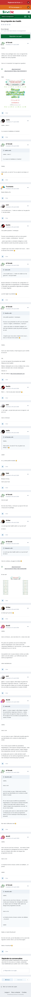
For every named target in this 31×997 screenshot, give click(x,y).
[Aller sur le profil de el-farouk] (3, 43)
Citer (6, 113)
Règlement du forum (14, 2)
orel (7, 205)
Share (8, 979)
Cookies (24, 992)
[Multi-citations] (2, 113)
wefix (8, 120)
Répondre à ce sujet (15, 36)
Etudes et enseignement (19, 30)
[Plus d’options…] (28, 43)
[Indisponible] (15, 93)
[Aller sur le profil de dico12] (3, 626)
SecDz (8, 225)
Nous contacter (15, 992)
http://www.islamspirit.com (17, 373)
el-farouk (6, 29)
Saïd (7, 473)
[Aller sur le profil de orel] (3, 206)
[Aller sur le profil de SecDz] (3, 226)
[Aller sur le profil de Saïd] (3, 474)
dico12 (8, 625)
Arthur (8, 520)
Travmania (9, 186)
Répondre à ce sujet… (10, 970)
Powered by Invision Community (15, 994)
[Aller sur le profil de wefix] (3, 121)
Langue (7, 992)
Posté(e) (12, 44)
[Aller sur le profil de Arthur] (3, 521)
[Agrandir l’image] (15, 70)
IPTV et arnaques (14, 7)
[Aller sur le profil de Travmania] (3, 187)
